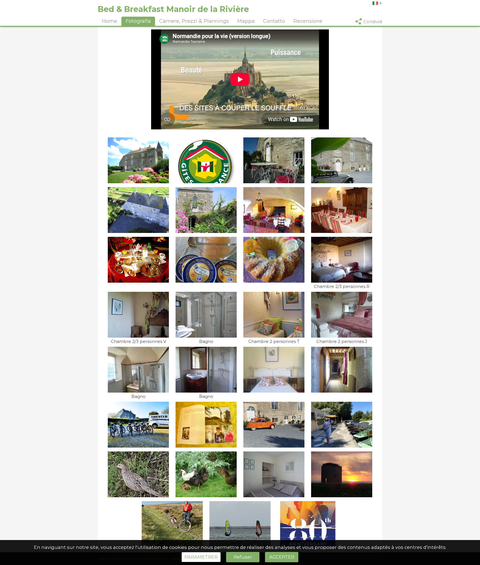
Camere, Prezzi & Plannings (194, 21)
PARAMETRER (201, 557)
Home (109, 21)
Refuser (243, 557)
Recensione (307, 21)
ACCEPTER (281, 557)
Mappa (246, 21)
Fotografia (138, 21)
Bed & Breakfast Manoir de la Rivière (173, 9)
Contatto (274, 21)
